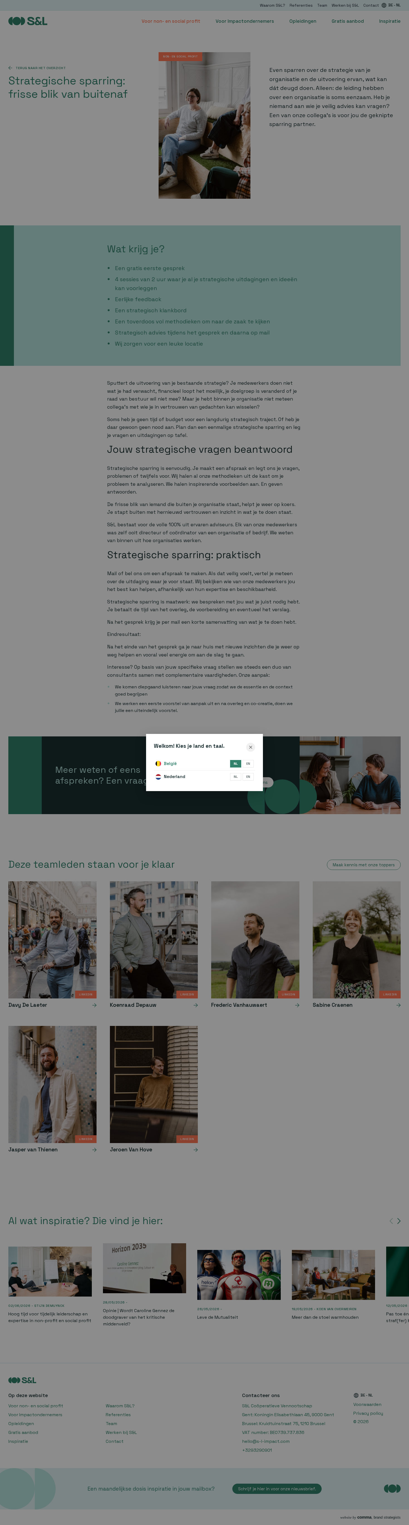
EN (248, 764)
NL (236, 764)
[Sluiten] (250, 747)
